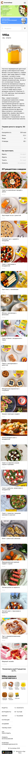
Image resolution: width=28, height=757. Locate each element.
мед (3, 38)
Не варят (23, 154)
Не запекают (22, 163)
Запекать (5, 163)
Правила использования (7, 737)
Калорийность (6, 132)
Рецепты (5, 708)
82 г (25, 141)
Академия (5, 723)
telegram (20, 716)
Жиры (4, 138)
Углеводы (5, 141)
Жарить (4, 157)
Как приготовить (7, 151)
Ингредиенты (6, 712)
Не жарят (23, 157)
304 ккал (23, 132)
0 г (25, 138)
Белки (4, 135)
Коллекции (5, 720)
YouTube (19, 712)
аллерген (8, 38)
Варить (4, 154)
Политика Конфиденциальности (7, 743)
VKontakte (20, 708)
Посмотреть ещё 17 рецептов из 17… (14, 670)
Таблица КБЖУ (6, 727)
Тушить (4, 160)
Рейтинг (4, 716)
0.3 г (24, 135)
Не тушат (23, 160)
